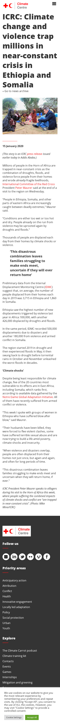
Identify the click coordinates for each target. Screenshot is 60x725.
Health (6, 596)
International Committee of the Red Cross (28, 184)
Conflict (7, 591)
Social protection (13, 617)
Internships (9, 677)
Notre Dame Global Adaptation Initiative (27, 397)
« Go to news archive (15, 91)
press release (34, 154)
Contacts (8, 661)
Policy (6, 612)
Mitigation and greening (17, 682)
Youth (6, 628)
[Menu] (54, 3)
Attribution (9, 585)
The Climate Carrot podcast (19, 650)
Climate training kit (14, 656)
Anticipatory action (14, 580)
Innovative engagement (17, 601)
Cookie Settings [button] (14, 717)
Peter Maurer (23, 187)
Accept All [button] (32, 717)
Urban (6, 623)
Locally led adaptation (16, 607)
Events (6, 666)
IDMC (48, 287)
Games (6, 671)
